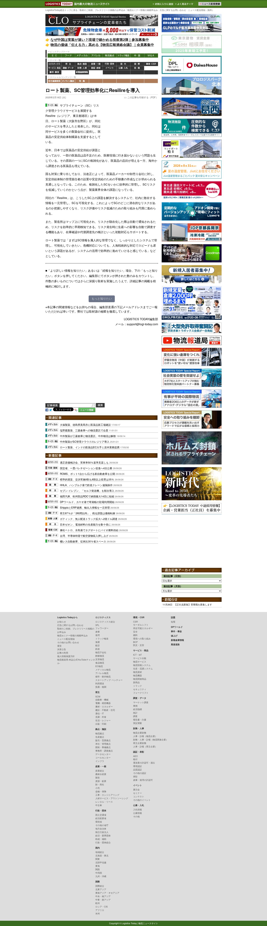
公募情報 (137, 812)
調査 (135, 716)
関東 (97, 858)
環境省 (98, 821)
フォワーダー (101, 628)
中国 (137, 55)
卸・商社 (99, 784)
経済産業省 (100, 818)
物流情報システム (142, 665)
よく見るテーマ (185, 4)
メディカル (82, 55)
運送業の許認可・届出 (144, 762)
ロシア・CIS (101, 906)
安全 (135, 631)
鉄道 (97, 648)
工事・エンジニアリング (107, 794)
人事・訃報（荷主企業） (145, 746)
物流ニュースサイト (148, 923)
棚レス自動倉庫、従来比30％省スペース (83, 541)
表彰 (135, 776)
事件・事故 (54, 72)
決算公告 (61, 649)
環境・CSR (151, 64)
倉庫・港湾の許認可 (143, 779)
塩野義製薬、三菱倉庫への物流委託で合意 (84, 430)
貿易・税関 (100, 686)
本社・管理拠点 (103, 743)
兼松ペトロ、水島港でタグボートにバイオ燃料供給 (89, 530)
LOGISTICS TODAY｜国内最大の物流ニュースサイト (58, 4)
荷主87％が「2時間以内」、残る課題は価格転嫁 (87, 513)
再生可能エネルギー (143, 628)
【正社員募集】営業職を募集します (193, 604)
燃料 (135, 635)
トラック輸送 (123, 55)
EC (54, 55)
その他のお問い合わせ (68, 642)
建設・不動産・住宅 (105, 709)
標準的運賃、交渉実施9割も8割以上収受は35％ (87, 479)
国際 (137, 64)
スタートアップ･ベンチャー (109, 679)
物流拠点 (110, 55)
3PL (97, 625)
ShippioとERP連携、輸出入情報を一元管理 (85, 507)
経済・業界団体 (103, 835)
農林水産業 (100, 774)
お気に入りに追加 (163, 4)
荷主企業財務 (139, 742)
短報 (173, 621)
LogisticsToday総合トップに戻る (61, 9)
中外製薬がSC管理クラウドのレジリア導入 (84, 441)
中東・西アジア (103, 899)
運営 (59, 645)
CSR (135, 621)
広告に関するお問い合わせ (173, 9)
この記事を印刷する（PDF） (142, 97)
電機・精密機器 (103, 702)
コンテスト (138, 796)
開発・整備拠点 (103, 747)
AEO (135, 756)
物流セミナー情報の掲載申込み (142, 9)
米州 (97, 913)
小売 (97, 787)
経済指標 (137, 709)
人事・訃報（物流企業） (145, 736)
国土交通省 (100, 814)
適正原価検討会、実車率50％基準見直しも (84, 462)
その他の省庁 (101, 825)
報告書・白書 (139, 719)
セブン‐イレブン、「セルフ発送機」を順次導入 (87, 490)
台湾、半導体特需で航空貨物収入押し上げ (84, 536)
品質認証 (137, 769)
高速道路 (96, 72)
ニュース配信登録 (66, 638)
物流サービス (139, 661)
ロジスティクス (54, 64)
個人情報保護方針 (66, 656)
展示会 (136, 789)
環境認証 (137, 766)
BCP (135, 641)
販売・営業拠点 (103, 740)
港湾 (97, 635)
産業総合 (99, 770)
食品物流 (99, 662)
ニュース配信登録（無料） (201, 9)
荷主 (68, 64)
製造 (97, 777)
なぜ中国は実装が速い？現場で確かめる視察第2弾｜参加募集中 (99, 39)
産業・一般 (96, 64)
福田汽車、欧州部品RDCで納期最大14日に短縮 (87, 496)
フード (68, 55)
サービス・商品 (54, 68)
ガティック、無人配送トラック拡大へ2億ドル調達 (88, 519)
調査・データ (68, 68)
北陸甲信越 (100, 862)
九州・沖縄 (100, 876)
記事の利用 (62, 652)
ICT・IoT (137, 654)
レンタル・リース (104, 801)
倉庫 (97, 631)
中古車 (98, 805)
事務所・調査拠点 (104, 750)
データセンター (103, 754)
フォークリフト (140, 692)
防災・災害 (138, 645)
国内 (123, 64)
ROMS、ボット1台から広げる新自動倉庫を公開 (87, 474)
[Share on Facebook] (46, 410)
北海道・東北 (101, 855)
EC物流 (99, 666)
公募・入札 (123, 68)
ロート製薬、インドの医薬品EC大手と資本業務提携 (90, 447)
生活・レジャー (103, 720)
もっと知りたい (102, 298)
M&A (151, 55)
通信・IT (99, 713)
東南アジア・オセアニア (107, 892)
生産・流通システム (143, 668)
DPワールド (151, 68)
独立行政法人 (101, 832)
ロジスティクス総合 (105, 621)
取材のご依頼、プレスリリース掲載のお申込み (102, 9)
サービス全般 (139, 658)
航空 (97, 645)
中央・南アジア (103, 896)
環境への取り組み (142, 638)
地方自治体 (100, 828)
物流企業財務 (139, 732)
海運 (97, 641)
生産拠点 (99, 736)
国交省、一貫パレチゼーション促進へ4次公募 (86, 468)
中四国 (98, 872)
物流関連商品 (139, 678)
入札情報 (137, 809)
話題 (137, 68)
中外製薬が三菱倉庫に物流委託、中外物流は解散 (88, 436)
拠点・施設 (82, 64)
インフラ (99, 760)
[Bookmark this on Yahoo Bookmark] (75, 410)
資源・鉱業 (100, 780)
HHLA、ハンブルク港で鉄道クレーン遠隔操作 (86, 485)
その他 (136, 816)
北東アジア (100, 889)
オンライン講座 (68, 81)
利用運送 (99, 683)
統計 (135, 712)
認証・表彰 (96, 68)
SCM (97, 696)
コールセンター (103, 757)
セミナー (137, 792)
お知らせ (61, 621)
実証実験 (137, 722)
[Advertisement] (131, 125)
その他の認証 (139, 772)
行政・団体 (110, 64)
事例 (135, 705)
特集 (82, 81)
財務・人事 (82, 68)
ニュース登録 (86, 409)
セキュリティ (139, 689)
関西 (97, 869)
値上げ (68, 72)
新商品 (136, 682)
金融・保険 (100, 791)
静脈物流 (99, 655)
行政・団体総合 (103, 842)
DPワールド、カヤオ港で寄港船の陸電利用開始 (87, 502)
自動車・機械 (101, 699)
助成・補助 (100, 838)
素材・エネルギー (104, 706)
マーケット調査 (140, 702)
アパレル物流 (101, 673)
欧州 (97, 903)
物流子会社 (100, 652)
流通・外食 (100, 716)
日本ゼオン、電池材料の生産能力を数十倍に (85, 524)
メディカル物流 (103, 669)
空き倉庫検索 (54, 81)
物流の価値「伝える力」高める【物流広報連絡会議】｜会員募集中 (102, 44)
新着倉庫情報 (82, 72)
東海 (97, 865)
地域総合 (99, 851)
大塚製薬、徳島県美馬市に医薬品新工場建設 (85, 424)
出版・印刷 (100, 723)
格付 (135, 759)
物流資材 (137, 671)
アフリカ (99, 909)
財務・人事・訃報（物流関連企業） (150, 739)
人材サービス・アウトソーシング (111, 798)
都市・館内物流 (103, 676)
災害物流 (99, 659)
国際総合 (99, 885)
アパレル (96, 55)
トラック (137, 685)
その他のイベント (142, 799)
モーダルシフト (140, 624)
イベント (110, 68)
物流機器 (137, 675)
